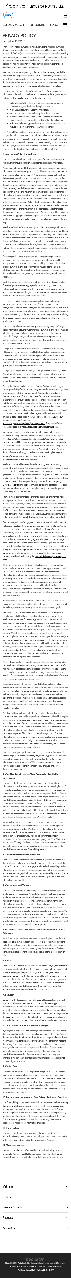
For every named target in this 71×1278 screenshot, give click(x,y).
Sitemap (34, 1263)
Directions (37, 25)
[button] (14, 25)
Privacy (40, 1263)
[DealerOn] (35, 1259)
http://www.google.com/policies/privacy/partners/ (24, 423)
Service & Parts (12, 1207)
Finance (8, 1218)
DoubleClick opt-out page (23, 549)
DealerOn (26, 1263)
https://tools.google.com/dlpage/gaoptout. (20, 459)
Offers (7, 1197)
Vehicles (8, 1186)
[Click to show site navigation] (65, 25)
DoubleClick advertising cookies (16, 484)
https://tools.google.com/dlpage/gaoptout (39, 426)
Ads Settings (53, 529)
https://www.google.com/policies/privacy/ (25, 365)
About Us (9, 1228)
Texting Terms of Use (51, 1263)
